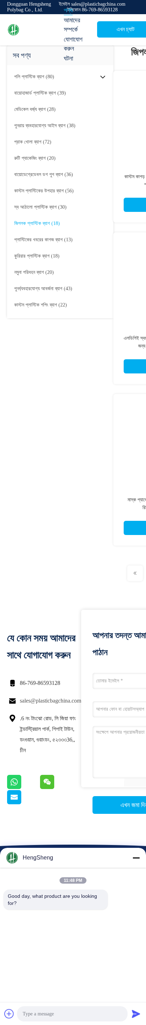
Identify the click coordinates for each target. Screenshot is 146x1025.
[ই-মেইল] (23, 802)
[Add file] (9, 1013)
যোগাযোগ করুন (73, 44)
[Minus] (136, 858)
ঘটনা (68, 58)
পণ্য (68, 10)
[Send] (136, 1013)
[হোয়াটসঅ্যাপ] (23, 787)
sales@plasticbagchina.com (50, 701)
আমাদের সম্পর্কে (72, 25)
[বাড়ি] (35, 29)
